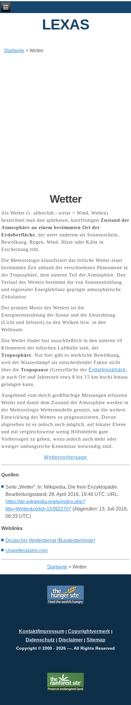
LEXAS (65, 24)
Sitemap (96, 639)
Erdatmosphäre (107, 369)
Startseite (14, 50)
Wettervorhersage (65, 457)
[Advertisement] (65, 123)
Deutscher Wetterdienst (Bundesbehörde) (50, 540)
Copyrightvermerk (89, 631)
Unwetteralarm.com (26, 550)
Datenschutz (40, 639)
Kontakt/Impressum (41, 631)
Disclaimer (70, 639)
